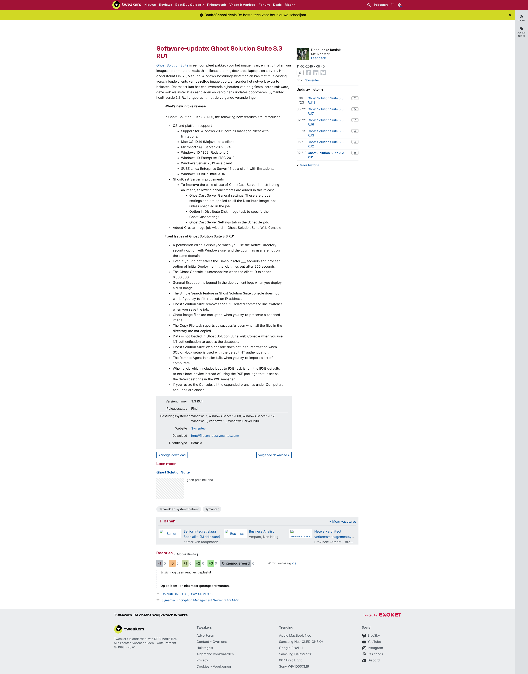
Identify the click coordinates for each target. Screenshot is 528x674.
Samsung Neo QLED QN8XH (301, 642)
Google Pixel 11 (291, 648)
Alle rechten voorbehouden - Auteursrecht (145, 643)
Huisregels (205, 648)
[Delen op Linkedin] (315, 72)
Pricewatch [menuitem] (216, 5)
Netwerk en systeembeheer (178, 509)
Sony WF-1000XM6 (294, 666)
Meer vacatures (344, 521)
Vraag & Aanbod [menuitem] (242, 5)
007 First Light (290, 660)
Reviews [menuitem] (165, 5)
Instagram (375, 648)
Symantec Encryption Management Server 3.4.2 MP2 (200, 600)
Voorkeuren (222, 666)
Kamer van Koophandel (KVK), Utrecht (213, 542)
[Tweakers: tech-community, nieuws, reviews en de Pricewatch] (127, 5)
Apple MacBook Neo (295, 635)
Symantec (198, 428)
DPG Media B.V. (165, 639)
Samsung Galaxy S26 (295, 654)
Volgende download (272, 455)
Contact (203, 642)
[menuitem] (369, 5)
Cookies (203, 666)
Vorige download (173, 455)
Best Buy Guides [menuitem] (188, 5)
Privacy (202, 660)
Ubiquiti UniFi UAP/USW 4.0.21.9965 (187, 594)
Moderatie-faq (187, 554)
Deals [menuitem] (277, 5)
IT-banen (166, 521)
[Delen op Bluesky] (323, 72)
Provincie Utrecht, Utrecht (334, 542)
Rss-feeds (375, 654)
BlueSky (374, 635)
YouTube (374, 642)
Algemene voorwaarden (215, 654)
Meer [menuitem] (289, 5)
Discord (374, 660)
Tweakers (121, 639)
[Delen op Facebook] (308, 72)
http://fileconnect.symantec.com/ (215, 436)
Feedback (318, 58)
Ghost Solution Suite (172, 65)
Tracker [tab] (521, 20)
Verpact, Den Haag (263, 537)
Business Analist (261, 531)
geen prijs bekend (200, 480)
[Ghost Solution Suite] (170, 488)
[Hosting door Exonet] (382, 615)
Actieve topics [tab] (521, 34)
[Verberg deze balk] (510, 15)
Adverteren (205, 635)
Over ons (220, 642)
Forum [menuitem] (264, 5)
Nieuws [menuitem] (150, 5)
